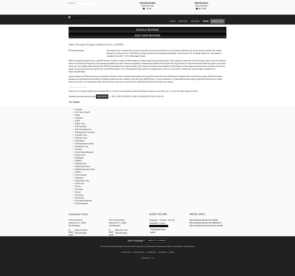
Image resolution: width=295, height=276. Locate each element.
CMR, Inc (170, 246)
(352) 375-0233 (201, 6)
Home (172, 21)
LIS (153, 258)
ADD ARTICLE (145, 258)
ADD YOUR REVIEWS (147, 35)
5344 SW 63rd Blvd (147, 3)
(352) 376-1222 (147, 6)
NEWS (206, 21)
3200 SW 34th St (201, 3)
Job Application (151, 252)
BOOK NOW (102, 96)
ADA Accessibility (138, 252)
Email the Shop (81, 233)
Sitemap (171, 252)
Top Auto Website (189, 246)
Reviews (195, 21)
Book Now (217, 21)
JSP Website (178, 246)
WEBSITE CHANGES (157, 240)
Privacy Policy (162, 252)
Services (183, 21)
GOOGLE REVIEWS (147, 29)
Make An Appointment (159, 226)
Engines (76, 102)
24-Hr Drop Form (126, 252)
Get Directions (74, 225)
